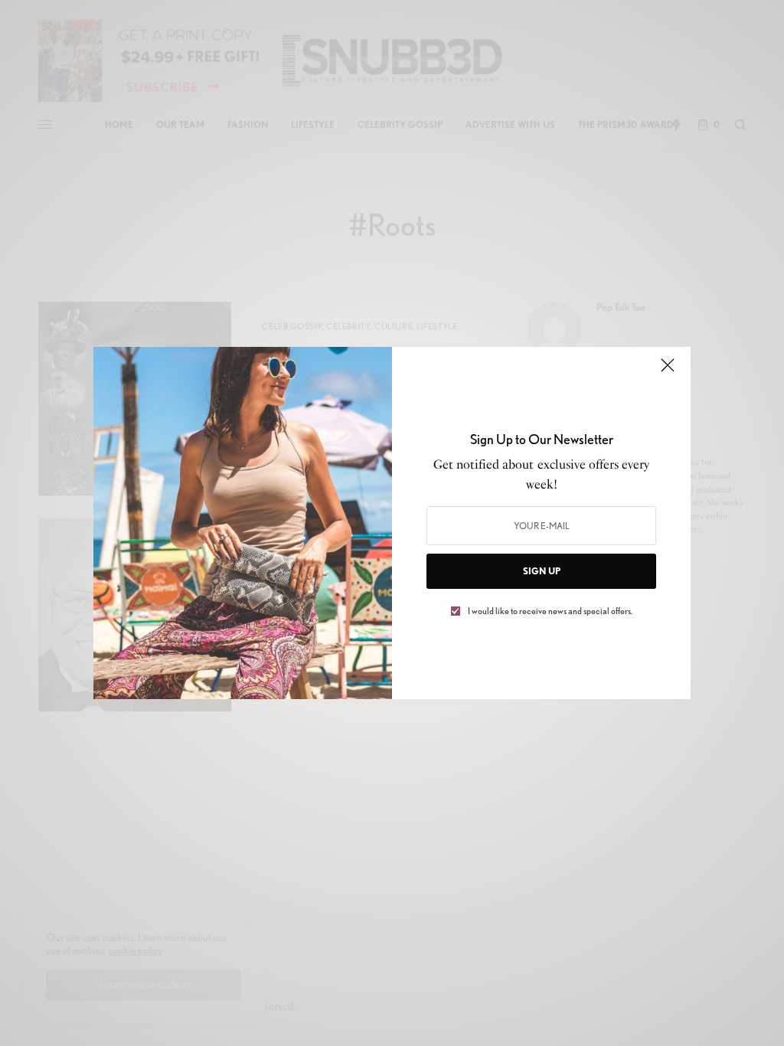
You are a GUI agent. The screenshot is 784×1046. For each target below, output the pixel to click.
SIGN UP (541, 571)
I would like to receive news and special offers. (550, 611)
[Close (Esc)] (667, 371)
